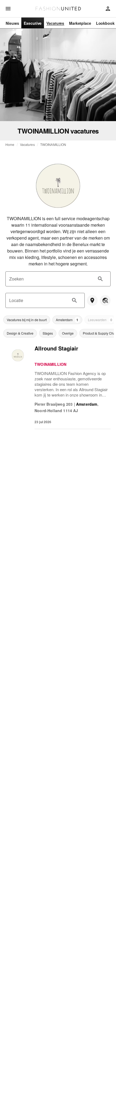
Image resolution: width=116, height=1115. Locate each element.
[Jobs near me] (92, 300)
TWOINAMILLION (53, 144)
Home (10, 144)
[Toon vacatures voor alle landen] (105, 300)
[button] (26, 319)
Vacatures (27, 144)
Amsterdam (86, 404)
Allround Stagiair (56, 348)
